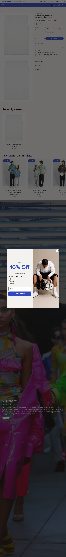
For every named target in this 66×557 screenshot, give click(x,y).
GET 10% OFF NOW (20, 293)
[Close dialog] (57, 250)
